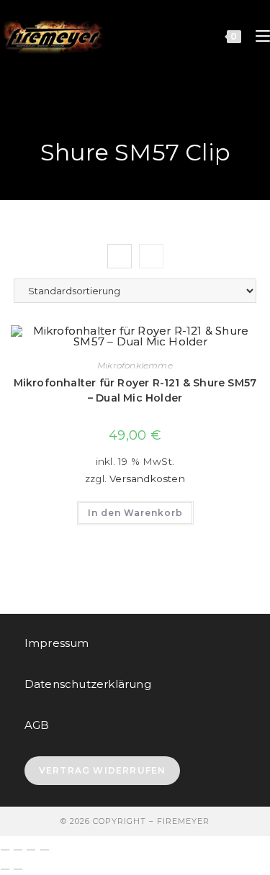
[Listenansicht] (151, 256)
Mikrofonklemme (135, 365)
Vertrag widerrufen (102, 770)
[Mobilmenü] (257, 35)
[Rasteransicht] (119, 256)
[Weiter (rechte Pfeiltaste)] (18, 869)
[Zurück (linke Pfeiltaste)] (5, 869)
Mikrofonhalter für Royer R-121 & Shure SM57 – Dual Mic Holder (135, 390)
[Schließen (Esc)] (45, 849)
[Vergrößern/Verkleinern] (5, 849)
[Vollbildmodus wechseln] (18, 849)
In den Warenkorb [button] (135, 512)
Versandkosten (147, 478)
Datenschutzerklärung (87, 684)
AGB (37, 725)
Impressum (56, 643)
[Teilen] (31, 849)
